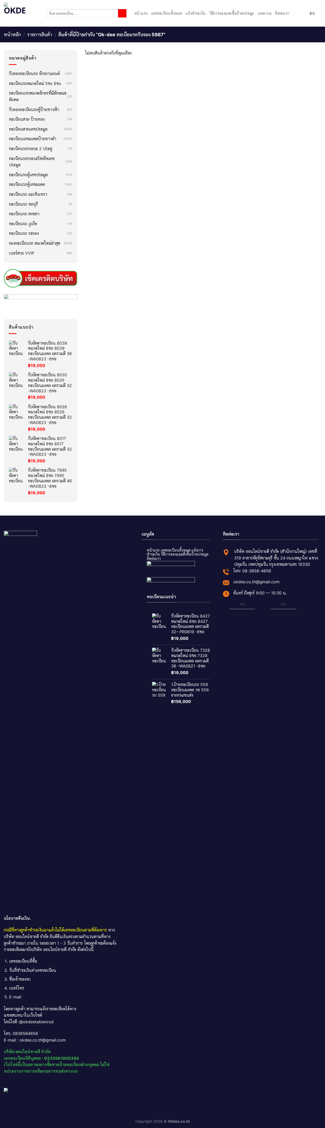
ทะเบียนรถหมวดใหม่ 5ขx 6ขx (35, 83)
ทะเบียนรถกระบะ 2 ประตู (30, 148)
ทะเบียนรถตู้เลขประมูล (28, 174)
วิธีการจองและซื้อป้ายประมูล (231, 13)
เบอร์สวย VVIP (21, 253)
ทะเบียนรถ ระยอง (24, 233)
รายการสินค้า (39, 34)
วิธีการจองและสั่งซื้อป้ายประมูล (184, 554)
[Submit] (122, 13)
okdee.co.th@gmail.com (256, 581)
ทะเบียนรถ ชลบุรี (23, 204)
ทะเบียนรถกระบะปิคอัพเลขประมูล (32, 162)
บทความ (265, 13)
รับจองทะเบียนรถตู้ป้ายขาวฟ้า (34, 109)
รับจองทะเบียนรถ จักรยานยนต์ (34, 73)
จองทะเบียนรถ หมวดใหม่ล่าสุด (34, 243)
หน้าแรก (141, 13)
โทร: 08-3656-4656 (252, 570)
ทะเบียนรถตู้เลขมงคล (27, 184)
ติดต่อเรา (282, 13)
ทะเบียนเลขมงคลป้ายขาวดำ (32, 138)
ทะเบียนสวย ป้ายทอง (27, 119)
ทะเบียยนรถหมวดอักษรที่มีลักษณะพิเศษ (38, 96)
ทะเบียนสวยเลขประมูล (28, 129)
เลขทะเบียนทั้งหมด (166, 13)
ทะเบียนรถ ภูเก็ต (23, 223)
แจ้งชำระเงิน (196, 13)
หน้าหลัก (12, 34)
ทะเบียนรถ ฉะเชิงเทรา (28, 194)
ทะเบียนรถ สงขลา (24, 213)
